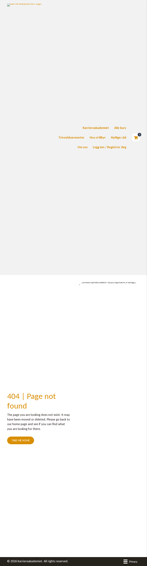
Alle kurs (120, 128)
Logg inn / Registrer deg (109, 147)
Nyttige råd (118, 137)
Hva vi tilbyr (98, 137)
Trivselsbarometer (71, 137)
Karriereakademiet (96, 128)
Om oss (82, 147)
